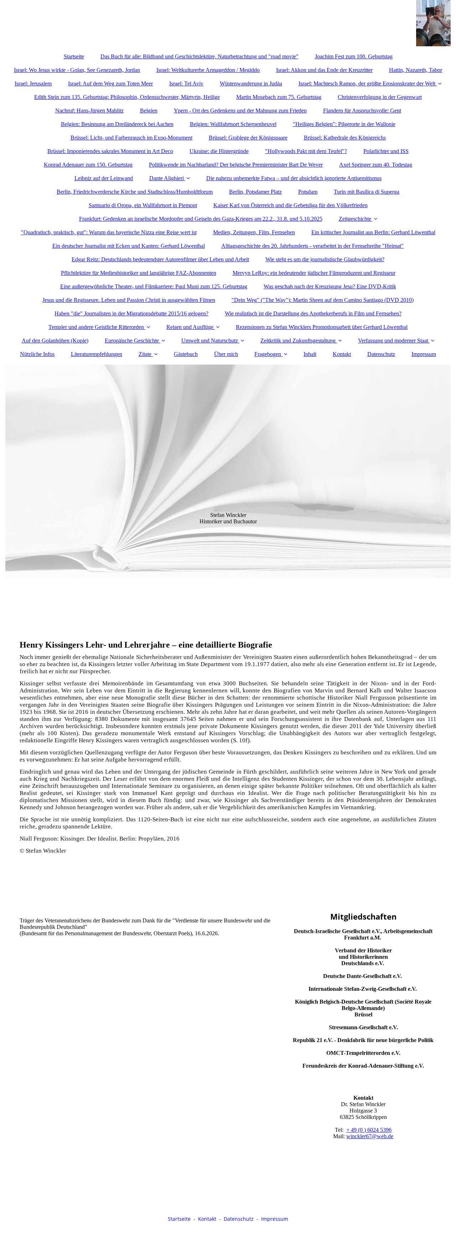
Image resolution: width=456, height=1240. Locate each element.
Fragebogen (267, 354)
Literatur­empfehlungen (96, 354)
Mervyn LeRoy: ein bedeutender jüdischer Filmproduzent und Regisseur (314, 273)
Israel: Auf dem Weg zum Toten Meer (110, 83)
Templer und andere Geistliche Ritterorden (96, 327)
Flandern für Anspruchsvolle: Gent (362, 111)
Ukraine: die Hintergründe (219, 151)
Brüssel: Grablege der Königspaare (248, 138)
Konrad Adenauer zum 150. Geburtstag (88, 165)
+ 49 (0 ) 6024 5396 (369, 1130)
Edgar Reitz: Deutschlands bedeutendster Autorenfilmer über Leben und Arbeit (160, 259)
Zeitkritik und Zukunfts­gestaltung (298, 341)
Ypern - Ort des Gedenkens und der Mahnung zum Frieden (240, 111)
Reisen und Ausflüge (189, 327)
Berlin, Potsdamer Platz (255, 192)
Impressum (423, 354)
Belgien (148, 111)
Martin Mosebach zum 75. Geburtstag (278, 97)
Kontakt (342, 354)
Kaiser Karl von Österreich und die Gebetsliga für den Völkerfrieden (290, 205)
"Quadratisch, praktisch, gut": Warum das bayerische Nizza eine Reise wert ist (109, 232)
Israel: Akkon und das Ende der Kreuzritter (324, 70)
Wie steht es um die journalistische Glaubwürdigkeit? (324, 259)
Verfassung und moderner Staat (393, 341)
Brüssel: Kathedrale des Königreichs (345, 138)
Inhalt (310, 354)
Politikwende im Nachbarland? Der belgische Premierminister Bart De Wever (236, 165)
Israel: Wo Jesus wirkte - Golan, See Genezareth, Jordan (77, 70)
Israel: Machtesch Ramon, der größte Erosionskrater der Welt (367, 83)
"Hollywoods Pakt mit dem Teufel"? (306, 151)
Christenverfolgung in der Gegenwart (380, 97)
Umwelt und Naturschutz (209, 341)
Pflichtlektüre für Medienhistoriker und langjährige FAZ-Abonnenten (138, 273)
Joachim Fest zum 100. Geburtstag (354, 56)
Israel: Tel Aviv (186, 83)
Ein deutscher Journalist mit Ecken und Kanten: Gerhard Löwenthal (128, 246)
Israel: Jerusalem (33, 83)
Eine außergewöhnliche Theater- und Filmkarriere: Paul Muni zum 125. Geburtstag (153, 286)
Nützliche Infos (37, 354)
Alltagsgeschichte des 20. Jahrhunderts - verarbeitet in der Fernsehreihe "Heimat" (312, 246)
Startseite (74, 56)
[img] (228, 23)
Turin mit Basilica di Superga (366, 192)
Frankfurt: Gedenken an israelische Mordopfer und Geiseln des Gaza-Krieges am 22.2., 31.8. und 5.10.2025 (200, 219)
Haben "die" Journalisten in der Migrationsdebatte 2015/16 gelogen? (131, 313)
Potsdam (307, 192)
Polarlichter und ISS (386, 151)
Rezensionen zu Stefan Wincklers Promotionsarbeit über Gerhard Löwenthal (322, 327)
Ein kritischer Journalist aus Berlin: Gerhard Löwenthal (373, 232)
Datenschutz (381, 354)
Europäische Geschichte (132, 341)
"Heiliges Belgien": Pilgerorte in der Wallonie (344, 124)
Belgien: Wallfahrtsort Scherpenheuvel (233, 124)
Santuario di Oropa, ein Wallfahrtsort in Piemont (143, 205)
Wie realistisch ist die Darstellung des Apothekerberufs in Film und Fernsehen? (313, 313)
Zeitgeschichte (356, 219)
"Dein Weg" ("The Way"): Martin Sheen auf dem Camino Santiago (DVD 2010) (323, 300)
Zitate (145, 354)
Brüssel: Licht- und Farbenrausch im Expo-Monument (131, 138)
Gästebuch (186, 354)
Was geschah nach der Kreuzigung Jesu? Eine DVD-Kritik (330, 286)
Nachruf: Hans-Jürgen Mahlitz (89, 111)
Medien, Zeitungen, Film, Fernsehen (254, 232)
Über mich (226, 354)
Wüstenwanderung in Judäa (251, 83)
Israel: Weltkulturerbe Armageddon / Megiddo (208, 70)
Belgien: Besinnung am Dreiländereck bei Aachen (117, 124)
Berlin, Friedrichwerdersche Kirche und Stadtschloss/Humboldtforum (135, 192)
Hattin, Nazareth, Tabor (415, 70)
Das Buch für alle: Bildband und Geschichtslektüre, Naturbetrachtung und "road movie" (199, 56)
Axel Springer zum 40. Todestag (375, 165)
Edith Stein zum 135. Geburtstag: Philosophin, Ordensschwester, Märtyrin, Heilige (127, 97)
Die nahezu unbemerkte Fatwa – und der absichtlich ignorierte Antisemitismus (294, 178)
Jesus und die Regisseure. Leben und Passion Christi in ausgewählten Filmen (128, 300)
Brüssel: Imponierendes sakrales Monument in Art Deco (110, 151)
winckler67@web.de (369, 1136)
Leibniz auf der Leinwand (103, 178)
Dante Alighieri (166, 178)
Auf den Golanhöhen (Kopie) (55, 341)
